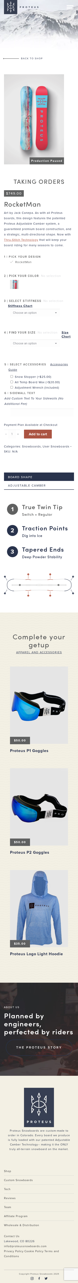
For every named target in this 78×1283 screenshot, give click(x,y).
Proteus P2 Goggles (29, 852)
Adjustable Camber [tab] (27, 485)
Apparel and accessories (39, 652)
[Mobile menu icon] (70, 7)
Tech (7, 1189)
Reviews (10, 1198)
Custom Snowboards (18, 1180)
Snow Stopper (33, 377)
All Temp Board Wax (37, 382)
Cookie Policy (34, 1251)
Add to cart (38, 434)
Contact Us (12, 1236)
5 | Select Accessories (25, 364)
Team (7, 1207)
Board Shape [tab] (20, 477)
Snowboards (31, 446)
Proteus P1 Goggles (29, 750)
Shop (7, 1171)
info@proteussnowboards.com (25, 1246)
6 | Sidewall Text (19, 393)
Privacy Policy (14, 1251)
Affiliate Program (16, 1216)
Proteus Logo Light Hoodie (36, 954)
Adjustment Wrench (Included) (37, 387)
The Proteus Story (39, 1048)
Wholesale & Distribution (21, 1225)
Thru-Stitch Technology (21, 240)
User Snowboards (56, 446)
